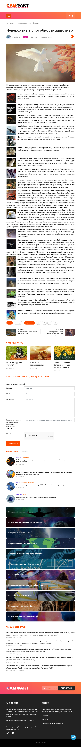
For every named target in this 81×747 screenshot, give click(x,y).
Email (8, 394)
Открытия (19, 494)
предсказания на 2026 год (64, 712)
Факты (25, 37)
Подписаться (66, 688)
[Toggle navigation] (8, 16)
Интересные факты (23, 23)
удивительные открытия (63, 709)
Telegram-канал (51, 688)
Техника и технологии (27, 482)
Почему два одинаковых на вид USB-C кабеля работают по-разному (40, 485)
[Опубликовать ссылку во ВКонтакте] (49, 323)
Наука (25, 494)
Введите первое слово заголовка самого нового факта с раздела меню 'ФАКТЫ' (13, 424)
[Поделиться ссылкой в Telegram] (55, 323)
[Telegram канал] (69, 16)
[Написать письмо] (72, 16)
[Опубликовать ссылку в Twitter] (44, 323)
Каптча (8, 433)
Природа (36, 23)
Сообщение (10, 399)
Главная (11, 23)
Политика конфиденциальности (52, 723)
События (18, 457)
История (23, 470)
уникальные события (49, 712)
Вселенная (26, 457)
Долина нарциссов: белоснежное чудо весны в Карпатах (62, 365)
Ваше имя (9, 388)
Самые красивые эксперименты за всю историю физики (36, 497)
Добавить (13, 443)
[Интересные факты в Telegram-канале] (73, 738)
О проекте (45, 715)
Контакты (45, 719)
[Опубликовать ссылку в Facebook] (38, 323)
